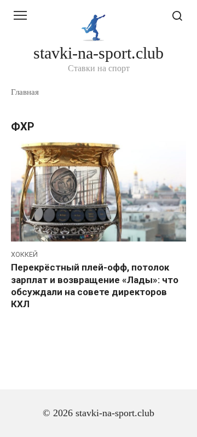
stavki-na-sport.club (98, 53)
